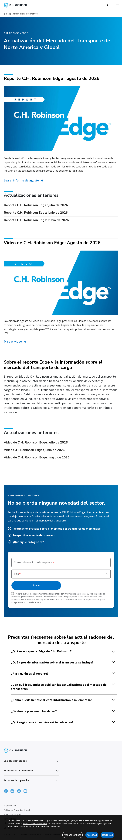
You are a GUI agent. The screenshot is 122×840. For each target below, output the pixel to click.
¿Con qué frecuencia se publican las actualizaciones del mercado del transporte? (59, 687)
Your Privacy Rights (12, 814)
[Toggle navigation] (117, 5)
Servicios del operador (16, 780)
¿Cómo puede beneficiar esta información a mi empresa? (51, 700)
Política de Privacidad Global (17, 810)
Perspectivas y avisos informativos (22, 13)
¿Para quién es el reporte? (29, 673)
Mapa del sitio (10, 805)
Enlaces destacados (15, 760)
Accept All (92, 834)
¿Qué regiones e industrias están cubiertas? (42, 722)
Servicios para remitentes (19, 770)
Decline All (107, 834)
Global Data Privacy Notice (35, 823)
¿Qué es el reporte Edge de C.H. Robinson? (41, 651)
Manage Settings (72, 834)
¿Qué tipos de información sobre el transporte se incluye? (52, 662)
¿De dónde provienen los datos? (34, 711)
